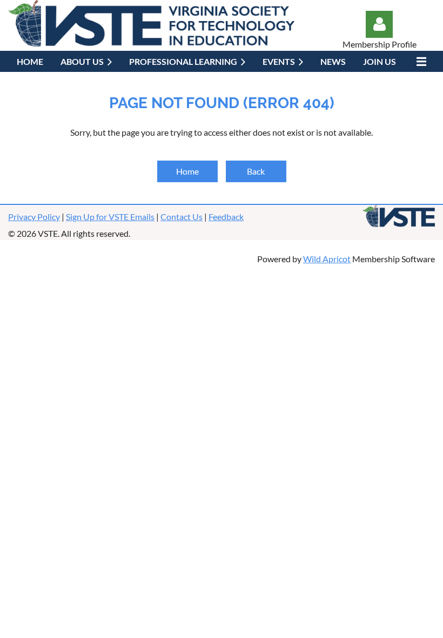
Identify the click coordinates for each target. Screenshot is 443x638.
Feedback (226, 216)
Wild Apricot (327, 259)
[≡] (420, 61)
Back (256, 171)
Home (187, 171)
